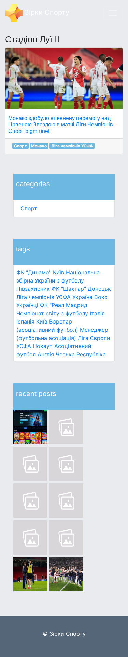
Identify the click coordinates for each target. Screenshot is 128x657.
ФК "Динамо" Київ (40, 272)
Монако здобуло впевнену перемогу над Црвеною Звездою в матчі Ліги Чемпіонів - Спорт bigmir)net (62, 124)
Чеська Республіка (81, 354)
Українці (27, 305)
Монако (39, 145)
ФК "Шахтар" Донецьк (81, 288)
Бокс (101, 296)
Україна (82, 296)
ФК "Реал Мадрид (63, 305)
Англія (46, 354)
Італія (97, 313)
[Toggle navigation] (113, 13)
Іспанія (25, 321)
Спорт (28, 208)
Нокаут (43, 346)
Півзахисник (33, 288)
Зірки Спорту (46, 12)
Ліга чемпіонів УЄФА (43, 296)
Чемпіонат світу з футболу (52, 313)
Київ (41, 321)
